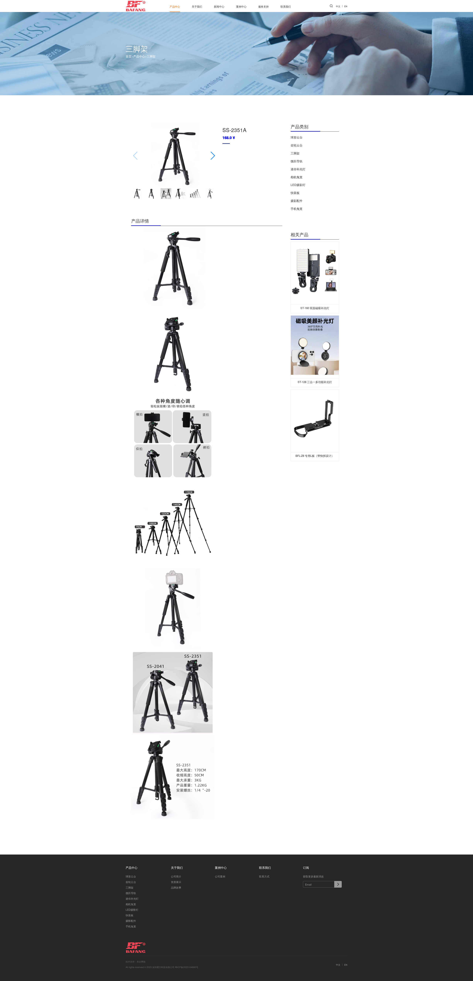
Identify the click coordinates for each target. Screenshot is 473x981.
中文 (338, 6)
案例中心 (241, 6)
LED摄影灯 (298, 185)
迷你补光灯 (298, 169)
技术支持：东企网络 (136, 961)
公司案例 (220, 876)
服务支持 (263, 6)
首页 (129, 56)
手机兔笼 (296, 209)
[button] (212, 156)
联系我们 (285, 6)
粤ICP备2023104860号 (186, 967)
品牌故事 (176, 887)
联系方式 (264, 876)
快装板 (295, 193)
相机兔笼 (296, 177)
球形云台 (296, 137)
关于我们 (197, 6)
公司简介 (176, 876)
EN (345, 6)
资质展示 (176, 882)
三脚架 (151, 56)
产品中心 (175, 6)
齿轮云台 (296, 145)
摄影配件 (296, 201)
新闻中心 (219, 6)
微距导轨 (296, 161)
